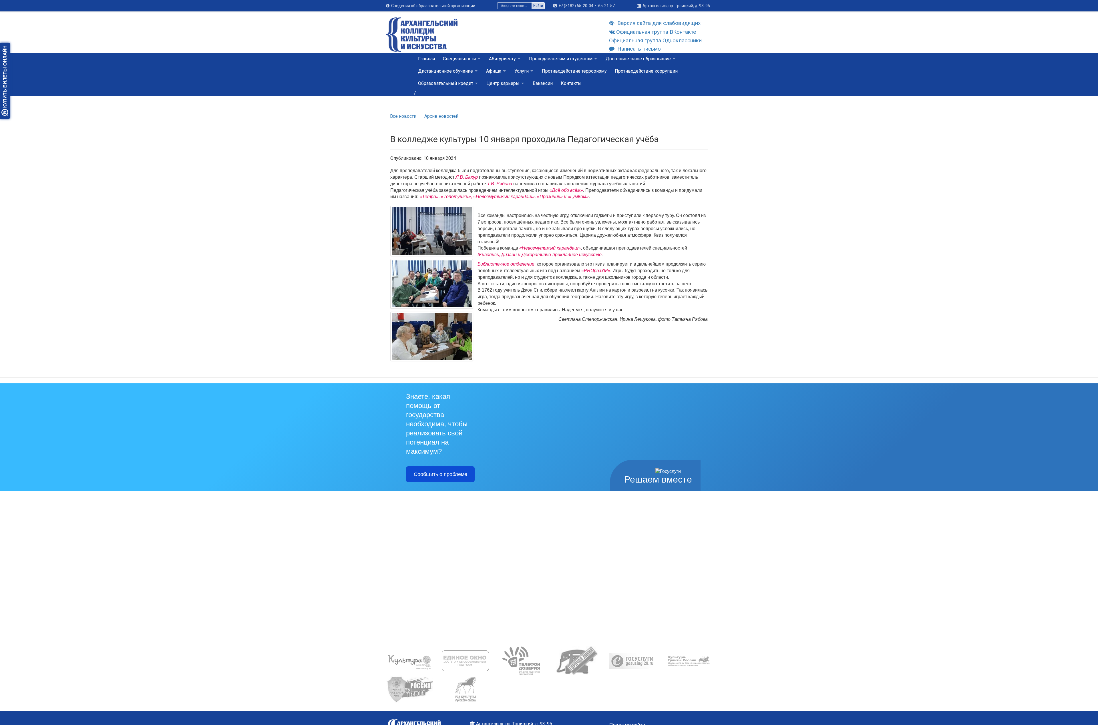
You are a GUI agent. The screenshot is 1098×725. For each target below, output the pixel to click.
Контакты (571, 83)
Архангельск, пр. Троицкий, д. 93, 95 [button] (676, 5)
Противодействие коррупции (646, 71)
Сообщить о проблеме (440, 474)
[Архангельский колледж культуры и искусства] (422, 38)
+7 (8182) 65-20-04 (575, 5)
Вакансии (543, 83)
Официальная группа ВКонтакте (656, 32)
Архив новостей (441, 116)
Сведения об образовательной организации (433, 5)
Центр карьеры (503, 83)
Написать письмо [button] (639, 48)
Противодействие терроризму (574, 71)
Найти (538, 6)
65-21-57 (606, 5)
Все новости (403, 116)
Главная (426, 58)
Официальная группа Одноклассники (655, 40)
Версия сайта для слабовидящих (659, 23)
